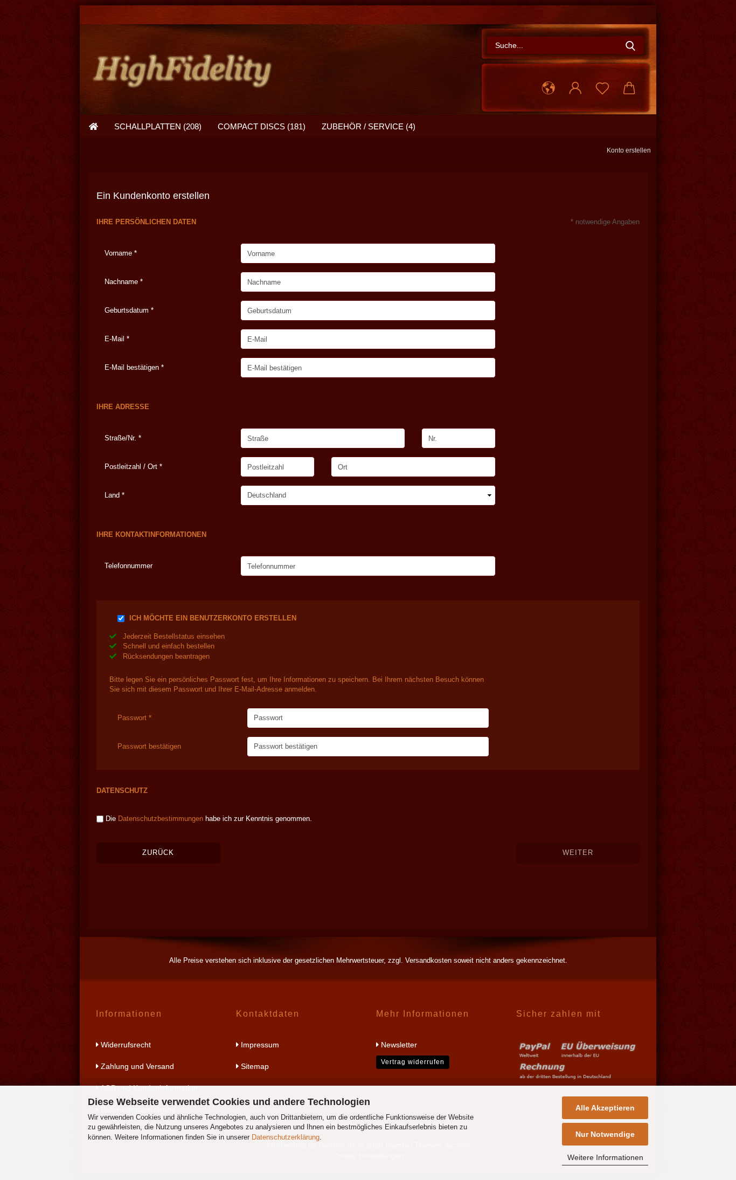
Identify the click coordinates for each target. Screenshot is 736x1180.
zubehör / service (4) (368, 126)
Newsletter (398, 1044)
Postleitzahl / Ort (132, 467)
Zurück (158, 852)
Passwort (133, 718)
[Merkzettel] (602, 88)
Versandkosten (428, 960)
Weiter (578, 852)
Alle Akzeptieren (605, 1107)
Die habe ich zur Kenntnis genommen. (209, 819)
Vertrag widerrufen (413, 1062)
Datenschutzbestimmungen (160, 819)
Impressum (259, 1044)
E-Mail (116, 339)
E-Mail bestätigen (133, 367)
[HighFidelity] (186, 67)
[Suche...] (630, 45)
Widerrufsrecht (125, 1044)
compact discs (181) (261, 126)
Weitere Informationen (605, 1157)
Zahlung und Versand (136, 1066)
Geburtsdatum (128, 310)
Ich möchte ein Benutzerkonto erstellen (212, 618)
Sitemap (254, 1066)
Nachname (122, 282)
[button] (548, 88)
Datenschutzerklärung (286, 1137)
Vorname (119, 253)
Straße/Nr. (121, 438)
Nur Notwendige (605, 1134)
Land (113, 495)
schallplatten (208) (158, 126)
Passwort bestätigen (149, 746)
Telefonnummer (128, 566)
